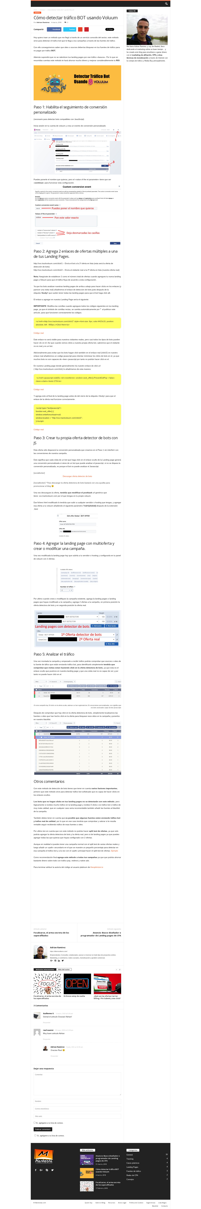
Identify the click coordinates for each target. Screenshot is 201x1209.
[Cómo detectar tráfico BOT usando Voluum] (87, 1173)
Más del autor (64, 969)
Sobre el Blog (100, 1203)
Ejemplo (114, 851)
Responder (46, 1022)
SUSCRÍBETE (105, 909)
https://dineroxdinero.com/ (58, 951)
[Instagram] (55, 961)
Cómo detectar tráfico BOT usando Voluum (107, 1170)
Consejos (130, 1179)
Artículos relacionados (45, 969)
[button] (166, 4)
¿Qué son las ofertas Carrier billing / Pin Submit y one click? (107, 997)
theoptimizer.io (97, 867)
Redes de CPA (132, 1175)
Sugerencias (150, 1203)
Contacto (164, 1206)
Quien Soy (88, 1203)
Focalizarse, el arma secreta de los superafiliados (51, 934)
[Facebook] (36, 1170)
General (37, 13)
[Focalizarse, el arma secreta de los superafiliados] (47, 984)
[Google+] (52, 961)
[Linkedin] (59, 961)
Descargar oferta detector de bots (77, 476)
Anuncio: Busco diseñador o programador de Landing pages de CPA (101, 934)
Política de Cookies (136, 1203)
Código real (39, 333)
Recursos (111, 1203)
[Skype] (47, 1170)
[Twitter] (62, 961)
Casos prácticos (132, 1163)
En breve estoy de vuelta (74, 996)
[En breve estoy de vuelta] (77, 984)
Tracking (129, 1159)
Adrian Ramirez (43, 22)
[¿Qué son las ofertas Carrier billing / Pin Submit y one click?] (107, 984)
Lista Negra (162, 1203)
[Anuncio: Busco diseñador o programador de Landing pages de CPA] (87, 1160)
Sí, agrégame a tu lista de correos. (49, 1123)
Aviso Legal (122, 1203)
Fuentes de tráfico (133, 1171)
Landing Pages (132, 1167)
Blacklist (155, 1206)
